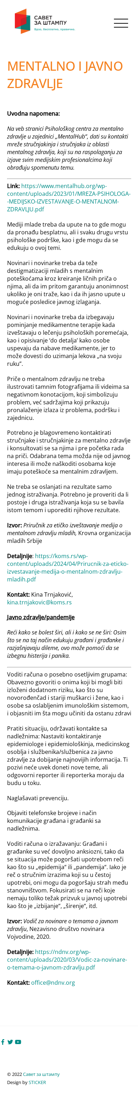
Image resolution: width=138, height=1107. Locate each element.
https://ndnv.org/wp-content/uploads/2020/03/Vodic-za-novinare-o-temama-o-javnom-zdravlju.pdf (67, 959)
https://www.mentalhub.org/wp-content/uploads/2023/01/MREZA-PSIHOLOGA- (69, 190)
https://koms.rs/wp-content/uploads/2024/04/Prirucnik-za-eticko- (67, 560)
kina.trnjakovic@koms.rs (39, 602)
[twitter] (10, 1041)
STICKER (37, 1082)
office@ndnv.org (53, 982)
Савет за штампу (41, 1074)
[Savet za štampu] (45, 32)
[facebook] (3, 1041)
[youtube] (18, 1041)
